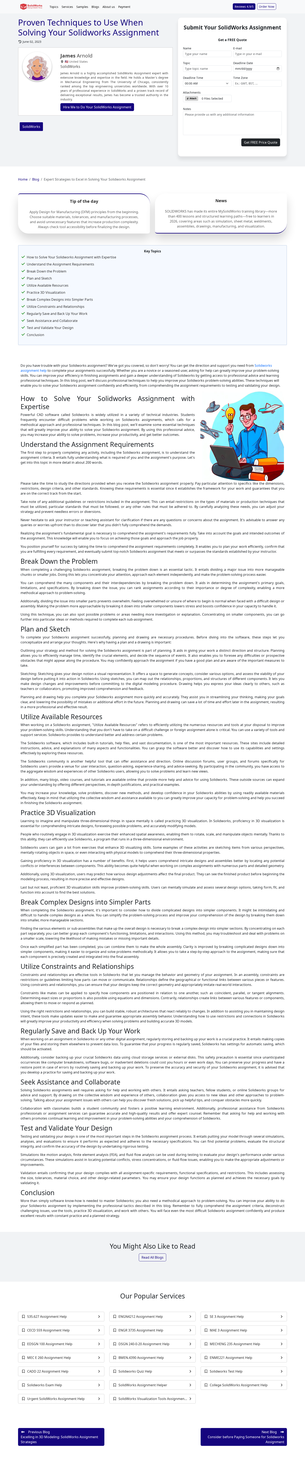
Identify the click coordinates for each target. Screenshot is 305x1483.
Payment (124, 7)
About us (108, 7)
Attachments (192, 92)
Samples (82, 7)
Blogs (95, 7)
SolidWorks (31, 126)
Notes (187, 109)
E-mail (237, 48)
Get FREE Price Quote (260, 142)
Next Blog (246, 1437)
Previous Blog (59, 1437)
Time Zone (240, 78)
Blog (35, 179)
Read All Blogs (152, 1257)
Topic (186, 63)
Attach (192, 98)
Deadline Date (243, 63)
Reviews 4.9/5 (244, 7)
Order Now (266, 7)
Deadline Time (193, 78)
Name (187, 48)
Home (23, 179)
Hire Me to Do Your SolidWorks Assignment (97, 107)
